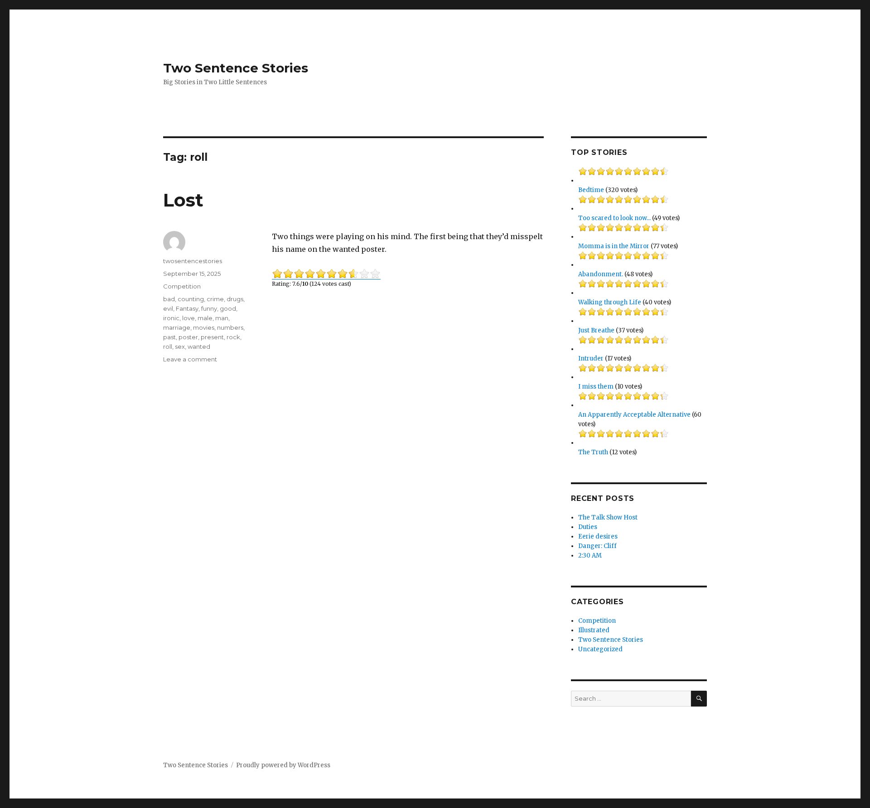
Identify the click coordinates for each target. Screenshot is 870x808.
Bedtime (591, 190)
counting (191, 299)
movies (203, 327)
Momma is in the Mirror (613, 246)
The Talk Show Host (608, 517)
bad (169, 299)
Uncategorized (600, 649)
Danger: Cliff (597, 546)
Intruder (591, 358)
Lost (183, 200)
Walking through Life (609, 302)
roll (167, 346)
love (188, 318)
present (212, 337)
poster (188, 337)
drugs (235, 299)
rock (233, 337)
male (205, 318)
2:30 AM (590, 555)
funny (209, 308)
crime (215, 299)
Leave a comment (190, 359)
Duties (587, 527)
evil (168, 308)
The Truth (593, 452)
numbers (230, 327)
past (169, 337)
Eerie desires (598, 536)
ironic (171, 318)
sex (180, 346)
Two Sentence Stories (235, 68)
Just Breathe (596, 330)
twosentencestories (192, 261)
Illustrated (593, 630)
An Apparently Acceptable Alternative (634, 414)
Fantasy (187, 308)
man (221, 318)
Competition (182, 286)
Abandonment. (600, 274)
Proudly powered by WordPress (283, 765)
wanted (199, 346)
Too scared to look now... (614, 218)
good (228, 308)
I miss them (596, 386)
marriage (176, 327)
